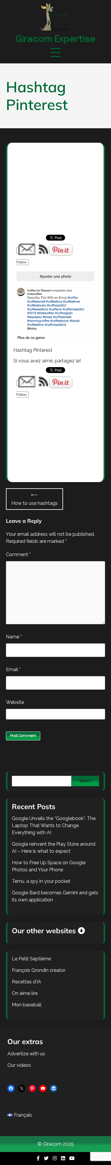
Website (15, 702)
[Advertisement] (55, 195)
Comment (18, 554)
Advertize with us (26, 1053)
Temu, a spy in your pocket (41, 881)
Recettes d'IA (26, 982)
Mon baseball (26, 1005)
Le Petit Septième (31, 959)
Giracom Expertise (55, 39)
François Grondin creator (38, 970)
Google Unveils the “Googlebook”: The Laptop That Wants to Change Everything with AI (54, 825)
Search (85, 780)
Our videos (19, 1065)
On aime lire (25, 993)
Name (14, 637)
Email (13, 669)
